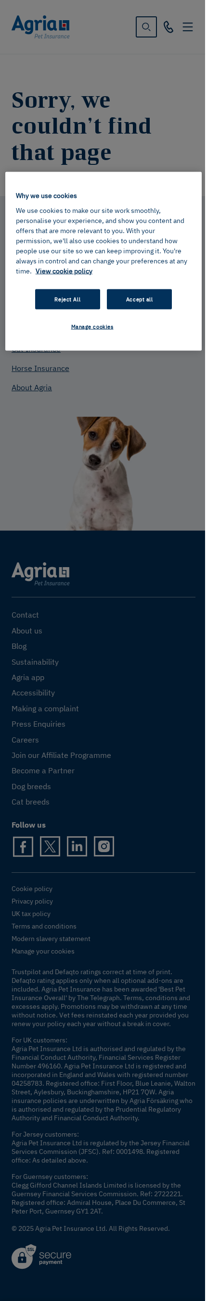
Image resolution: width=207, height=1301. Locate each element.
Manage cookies (92, 326)
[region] (103, 261)
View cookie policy (64, 270)
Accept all (139, 298)
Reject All (67, 298)
